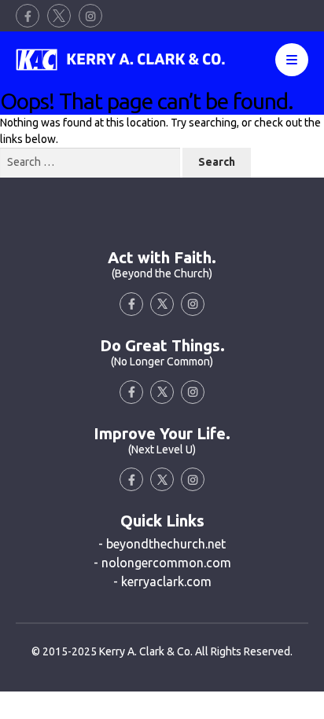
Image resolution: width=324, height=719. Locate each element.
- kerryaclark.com (162, 581)
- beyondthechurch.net (162, 544)
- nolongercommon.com (162, 563)
